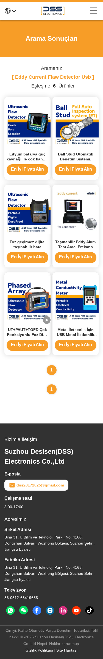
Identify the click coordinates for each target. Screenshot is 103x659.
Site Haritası (66, 650)
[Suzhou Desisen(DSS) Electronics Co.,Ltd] (53, 11)
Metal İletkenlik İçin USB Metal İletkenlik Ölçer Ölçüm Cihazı (75, 334)
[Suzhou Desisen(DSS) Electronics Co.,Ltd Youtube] (76, 610)
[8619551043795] (10, 610)
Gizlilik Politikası (39, 650)
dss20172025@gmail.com (40, 485)
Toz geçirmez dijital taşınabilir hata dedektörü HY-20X (28, 247)
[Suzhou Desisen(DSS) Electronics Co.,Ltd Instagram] (50, 610)
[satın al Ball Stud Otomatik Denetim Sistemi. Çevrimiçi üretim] (75, 123)
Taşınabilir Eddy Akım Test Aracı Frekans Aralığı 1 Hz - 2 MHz (75, 247)
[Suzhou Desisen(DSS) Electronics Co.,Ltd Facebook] (37, 610)
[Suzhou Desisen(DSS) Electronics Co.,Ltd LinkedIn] (63, 610)
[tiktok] (89, 610)
